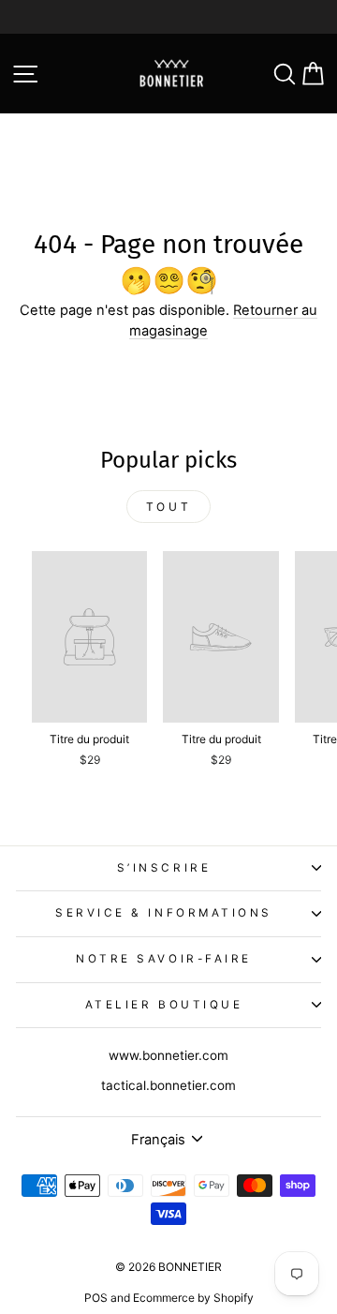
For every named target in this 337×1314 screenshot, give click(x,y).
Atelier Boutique (164, 1004)
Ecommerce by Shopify (193, 1298)
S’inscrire (164, 867)
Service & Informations (163, 912)
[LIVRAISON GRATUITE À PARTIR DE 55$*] (168, 16)
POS (96, 1298)
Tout (168, 507)
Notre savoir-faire (164, 958)
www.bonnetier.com (168, 1055)
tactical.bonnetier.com (168, 1085)
